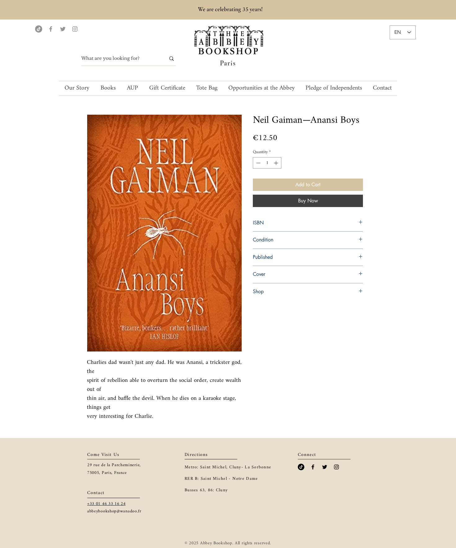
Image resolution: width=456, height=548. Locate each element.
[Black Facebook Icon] (313, 467)
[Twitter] (62, 29)
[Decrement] (258, 162)
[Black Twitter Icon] (324, 467)
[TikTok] (38, 29)
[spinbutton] (267, 162)
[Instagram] (74, 29)
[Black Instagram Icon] (336, 467)
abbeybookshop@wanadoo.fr (114, 511)
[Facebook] (50, 29)
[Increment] (276, 162)
